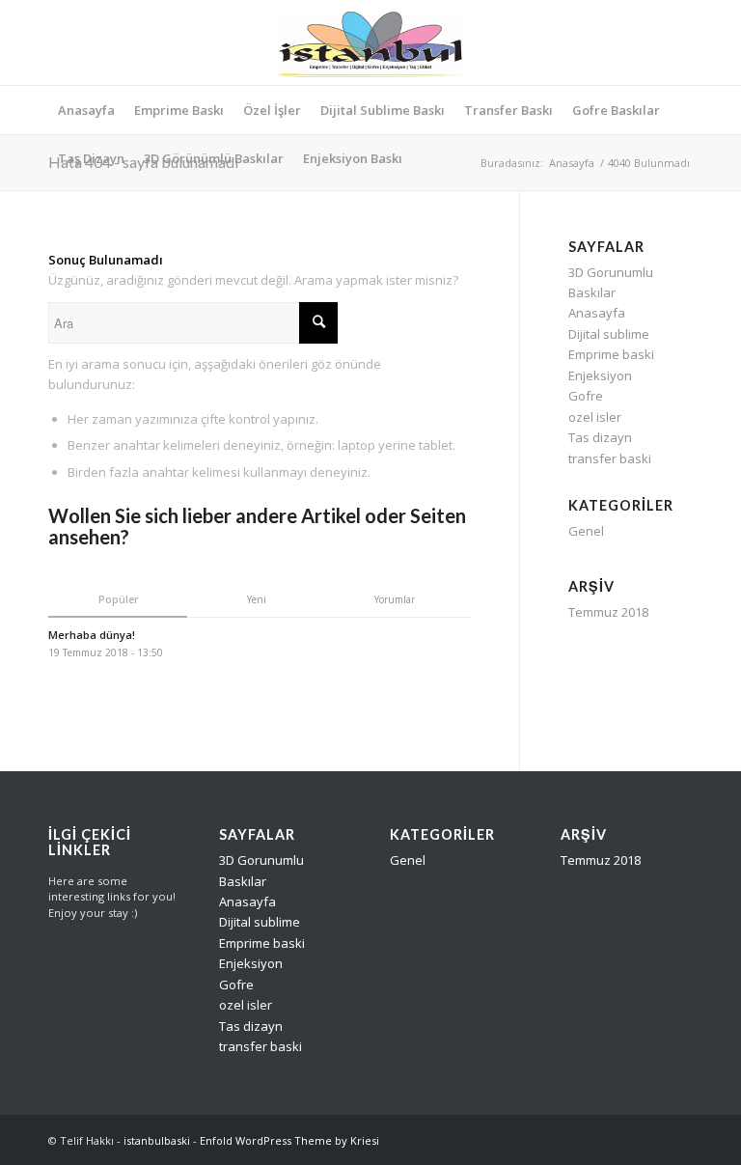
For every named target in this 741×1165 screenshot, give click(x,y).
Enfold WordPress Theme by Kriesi (289, 1140)
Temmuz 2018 (608, 612)
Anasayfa (571, 162)
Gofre (585, 395)
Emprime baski (611, 354)
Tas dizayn (600, 437)
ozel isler (594, 417)
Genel (586, 531)
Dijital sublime (608, 334)
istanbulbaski (157, 1140)
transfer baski (609, 458)
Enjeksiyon (600, 375)
